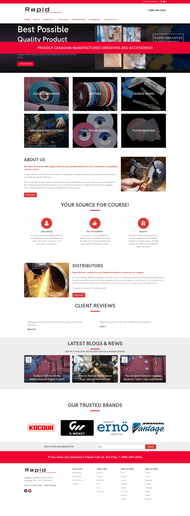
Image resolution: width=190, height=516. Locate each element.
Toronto (147, 473)
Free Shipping (76, 473)
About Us (99, 473)
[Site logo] (43, 10)
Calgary (123, 499)
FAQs (98, 484)
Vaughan (123, 480)
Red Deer (124, 495)
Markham (124, 476)
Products (99, 476)
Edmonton (124, 484)
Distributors (100, 480)
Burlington (148, 499)
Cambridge (148, 488)
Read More (30, 195)
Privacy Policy (76, 476)
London (147, 476)
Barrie (123, 473)
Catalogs (75, 484)
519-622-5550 (36, 485)
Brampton (148, 484)
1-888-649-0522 (156, 10)
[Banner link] (46, 94)
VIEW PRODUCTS (26, 64)
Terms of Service (77, 480)
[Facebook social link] (25, 490)
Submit (150, 446)
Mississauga (148, 480)
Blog (98, 488)
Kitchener (148, 495)
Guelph (147, 491)
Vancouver (124, 491)
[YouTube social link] (29, 490)
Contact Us (100, 491)
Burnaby (123, 488)
